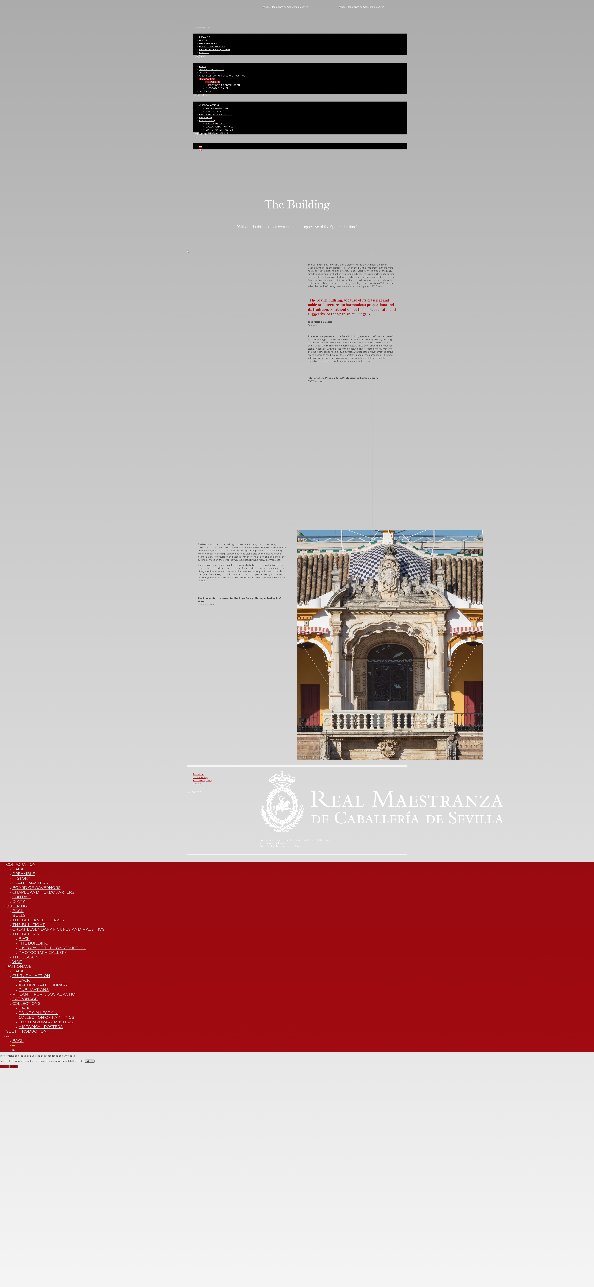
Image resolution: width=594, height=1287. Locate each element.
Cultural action (31, 975)
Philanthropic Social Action (45, 994)
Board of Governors (36, 887)
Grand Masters (30, 883)
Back (18, 869)
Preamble (23, 873)
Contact (197, 783)
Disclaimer (198, 774)
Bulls (19, 915)
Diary (18, 901)
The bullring (27, 934)
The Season (25, 957)
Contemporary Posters (46, 1022)
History (21, 878)
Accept (4, 1066)
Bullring (16, 906)
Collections (26, 1003)
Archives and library (43, 985)
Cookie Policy (200, 777)
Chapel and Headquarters (43, 892)
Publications (34, 989)
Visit (17, 961)
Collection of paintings (46, 1017)
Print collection (38, 1012)
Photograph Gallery (43, 952)
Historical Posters (41, 1026)
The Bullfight (28, 924)
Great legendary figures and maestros (58, 929)
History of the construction (52, 947)
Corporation (21, 864)
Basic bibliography (202, 780)
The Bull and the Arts (38, 920)
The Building (33, 943)
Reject (13, 1066)
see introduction (26, 1031)
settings (89, 1061)
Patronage (18, 966)
